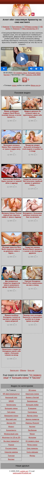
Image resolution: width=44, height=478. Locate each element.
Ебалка (23, 370)
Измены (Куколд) (32, 423)
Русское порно (11, 448)
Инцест (11, 426)
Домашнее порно (11, 416)
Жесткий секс (11, 419)
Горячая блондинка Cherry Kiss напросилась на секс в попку (32, 283)
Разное (11, 445)
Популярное (17, 27)
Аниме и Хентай (32, 397)
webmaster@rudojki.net (22, 473)
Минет (32, 434)
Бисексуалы (11, 405)
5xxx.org (31, 370)
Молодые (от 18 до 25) (11, 437)
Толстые (11, 456)
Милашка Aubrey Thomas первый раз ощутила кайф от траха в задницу (11, 215)
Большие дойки (32, 405)
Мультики (32, 437)
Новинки (6, 27)
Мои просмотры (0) (30, 29)
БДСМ (11, 401)
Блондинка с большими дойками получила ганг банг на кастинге (32, 215)
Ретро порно (32, 445)
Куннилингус (11, 430)
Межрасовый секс (11, 434)
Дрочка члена (32, 416)
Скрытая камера (11, 452)
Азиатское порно (32, 394)
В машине (32, 408)
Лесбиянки (32, 430)
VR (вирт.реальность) (11, 394)
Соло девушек (32, 452)
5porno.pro (14, 370)
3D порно (32, 390)
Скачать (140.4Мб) (33, 75)
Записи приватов (32, 419)
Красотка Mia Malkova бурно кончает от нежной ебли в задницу (11, 181)
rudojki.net (24, 471)
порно (14, 85)
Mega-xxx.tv (35, 85)
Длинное (16, 29)
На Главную (11, 390)
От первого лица (20, 73)
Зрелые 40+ (11, 423)
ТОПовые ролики (31, 27)
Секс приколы (32, 448)
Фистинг (11, 459)
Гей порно (11, 412)
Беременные (32, 401)
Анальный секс (11, 397)
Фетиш (32, 456)
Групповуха (32, 412)
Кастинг (7, 75)
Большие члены (34, 73)
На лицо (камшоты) (11, 441)
